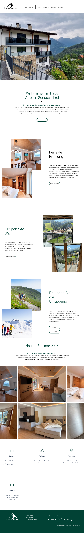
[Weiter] (75, 46)
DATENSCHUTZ (76, 525)
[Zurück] (9, 46)
